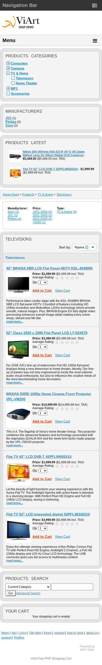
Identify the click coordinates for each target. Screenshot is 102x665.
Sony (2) (13, 212)
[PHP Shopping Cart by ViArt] (90, 650)
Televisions (24, 78)
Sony (9, 125)
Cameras (17, 68)
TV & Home (19, 73)
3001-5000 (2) (42, 219)
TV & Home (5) (67, 212)
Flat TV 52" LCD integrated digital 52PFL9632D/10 (48, 514)
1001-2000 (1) (42, 212)
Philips (10, 122)
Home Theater (26, 83)
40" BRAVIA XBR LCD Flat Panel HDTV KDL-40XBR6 (49, 268)
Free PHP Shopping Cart (54, 658)
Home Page (11, 194)
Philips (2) (14, 219)
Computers (19, 63)
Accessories (20, 93)
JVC (8, 118)
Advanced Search (28, 593)
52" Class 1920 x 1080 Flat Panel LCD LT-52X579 (46, 333)
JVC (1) (13, 215)
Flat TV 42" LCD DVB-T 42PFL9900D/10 (39, 457)
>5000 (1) (39, 222)
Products (28, 194)
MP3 (14, 88)
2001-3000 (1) (42, 215)
